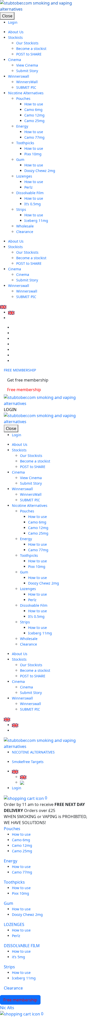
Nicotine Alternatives (26, 93)
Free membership (24, 389)
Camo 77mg (34, 137)
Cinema (14, 59)
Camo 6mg (33, 109)
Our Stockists (27, 43)
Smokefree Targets (28, 761)
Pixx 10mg (33, 154)
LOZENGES (14, 924)
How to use (33, 104)
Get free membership (27, 380)
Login (12, 22)
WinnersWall (27, 81)
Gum (20, 159)
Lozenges (24, 176)
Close (7, 16)
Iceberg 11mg (36, 220)
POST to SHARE (29, 54)
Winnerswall (18, 76)
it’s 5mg (18, 956)
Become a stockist (31, 48)
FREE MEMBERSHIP (20, 370)
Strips (21, 209)
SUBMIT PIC (26, 87)
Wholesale (25, 226)
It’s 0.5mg (32, 203)
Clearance (24, 231)
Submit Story (27, 70)
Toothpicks (25, 142)
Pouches (23, 98)
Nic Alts (7, 1007)
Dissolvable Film (30, 192)
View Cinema (27, 65)
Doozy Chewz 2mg (39, 170)
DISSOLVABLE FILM (22, 945)
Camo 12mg (34, 115)
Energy (22, 126)
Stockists (15, 37)
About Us (16, 32)
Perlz (28, 187)
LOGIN (10, 409)
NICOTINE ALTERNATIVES (34, 752)
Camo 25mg (34, 120)
